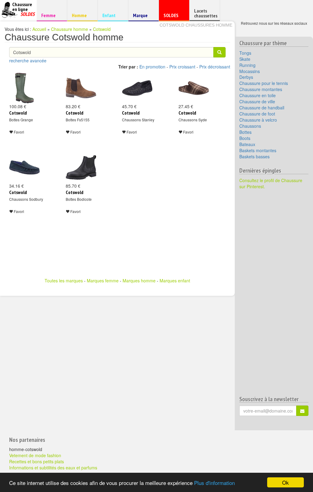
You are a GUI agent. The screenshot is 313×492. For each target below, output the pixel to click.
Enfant (112, 15)
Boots (244, 138)
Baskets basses (254, 156)
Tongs (245, 53)
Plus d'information (214, 482)
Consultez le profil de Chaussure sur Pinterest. (270, 183)
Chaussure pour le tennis (263, 83)
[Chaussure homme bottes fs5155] (81, 88)
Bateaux (247, 144)
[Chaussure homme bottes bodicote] (81, 167)
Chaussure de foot (257, 114)
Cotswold (102, 29)
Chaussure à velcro (258, 120)
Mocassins (249, 71)
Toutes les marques (64, 280)
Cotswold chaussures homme (196, 25)
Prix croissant (182, 67)
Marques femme (103, 280)
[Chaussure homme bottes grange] (24, 88)
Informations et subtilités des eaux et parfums (53, 467)
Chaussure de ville (257, 101)
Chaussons (250, 126)
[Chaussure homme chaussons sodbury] (24, 167)
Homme (81, 15)
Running (247, 65)
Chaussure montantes (260, 89)
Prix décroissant (214, 67)
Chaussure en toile (257, 95)
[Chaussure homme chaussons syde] (194, 88)
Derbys (246, 77)
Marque (143, 16)
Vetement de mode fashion (35, 455)
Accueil (39, 29)
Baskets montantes (257, 150)
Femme (51, 15)
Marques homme (139, 280)
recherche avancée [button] (27, 60)
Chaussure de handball (261, 108)
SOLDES (173, 16)
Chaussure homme (69, 29)
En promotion (152, 67)
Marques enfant (175, 280)
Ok (285, 482)
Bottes (245, 132)
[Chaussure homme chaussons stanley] (137, 88)
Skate (244, 59)
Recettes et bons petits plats (36, 461)
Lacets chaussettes (205, 13)
